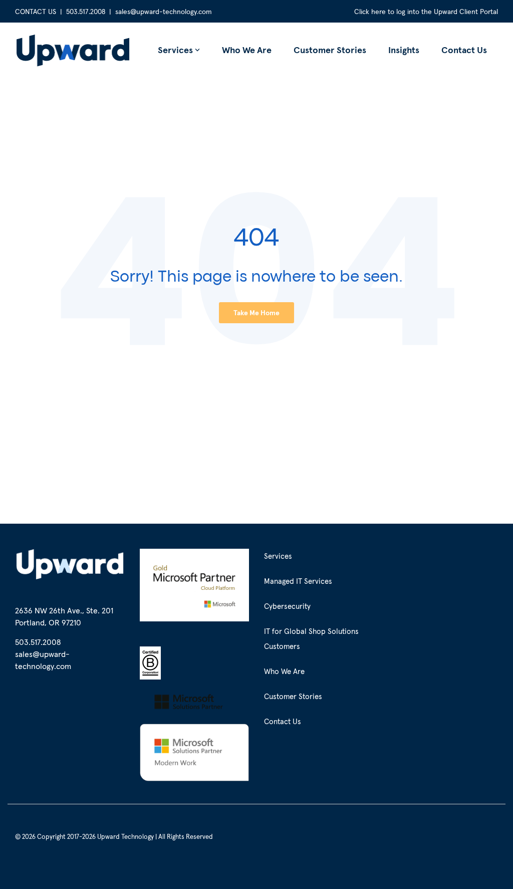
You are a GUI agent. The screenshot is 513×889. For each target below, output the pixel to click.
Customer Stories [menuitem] (293, 696)
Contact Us (464, 50)
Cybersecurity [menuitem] (287, 606)
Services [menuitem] (278, 556)
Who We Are (247, 50)
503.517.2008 (85, 11)
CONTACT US (35, 11)
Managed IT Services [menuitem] (298, 581)
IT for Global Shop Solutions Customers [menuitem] (312, 638)
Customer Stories (330, 50)
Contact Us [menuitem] (282, 721)
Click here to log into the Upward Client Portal (426, 11)
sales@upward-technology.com (163, 11)
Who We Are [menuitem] (284, 671)
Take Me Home (256, 312)
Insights (403, 50)
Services (175, 50)
